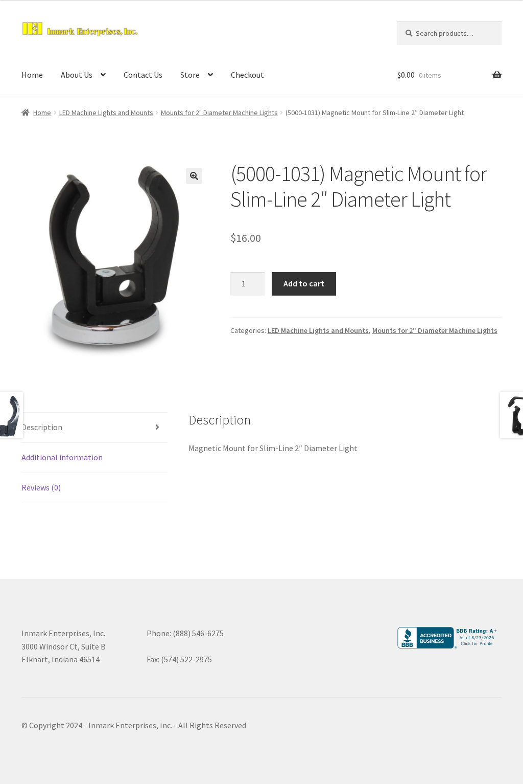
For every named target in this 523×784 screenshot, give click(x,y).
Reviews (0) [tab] (41, 487)
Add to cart (303, 283)
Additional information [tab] (62, 457)
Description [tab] (41, 427)
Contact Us (143, 75)
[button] (194, 176)
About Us (76, 75)
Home (32, 75)
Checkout (247, 75)
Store (190, 75)
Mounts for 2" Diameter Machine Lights (219, 112)
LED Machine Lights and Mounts (106, 112)
